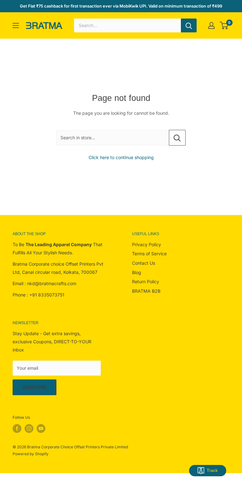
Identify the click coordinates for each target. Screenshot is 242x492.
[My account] (211, 25)
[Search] (189, 25)
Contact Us (143, 263)
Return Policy (145, 281)
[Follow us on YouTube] (41, 428)
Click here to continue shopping (121, 157)
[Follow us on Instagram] (29, 428)
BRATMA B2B (146, 291)
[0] (224, 25)
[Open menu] (16, 25)
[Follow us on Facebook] (17, 428)
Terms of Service (149, 253)
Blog (136, 272)
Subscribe (34, 387)
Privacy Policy (146, 244)
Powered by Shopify (31, 453)
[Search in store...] (177, 138)
